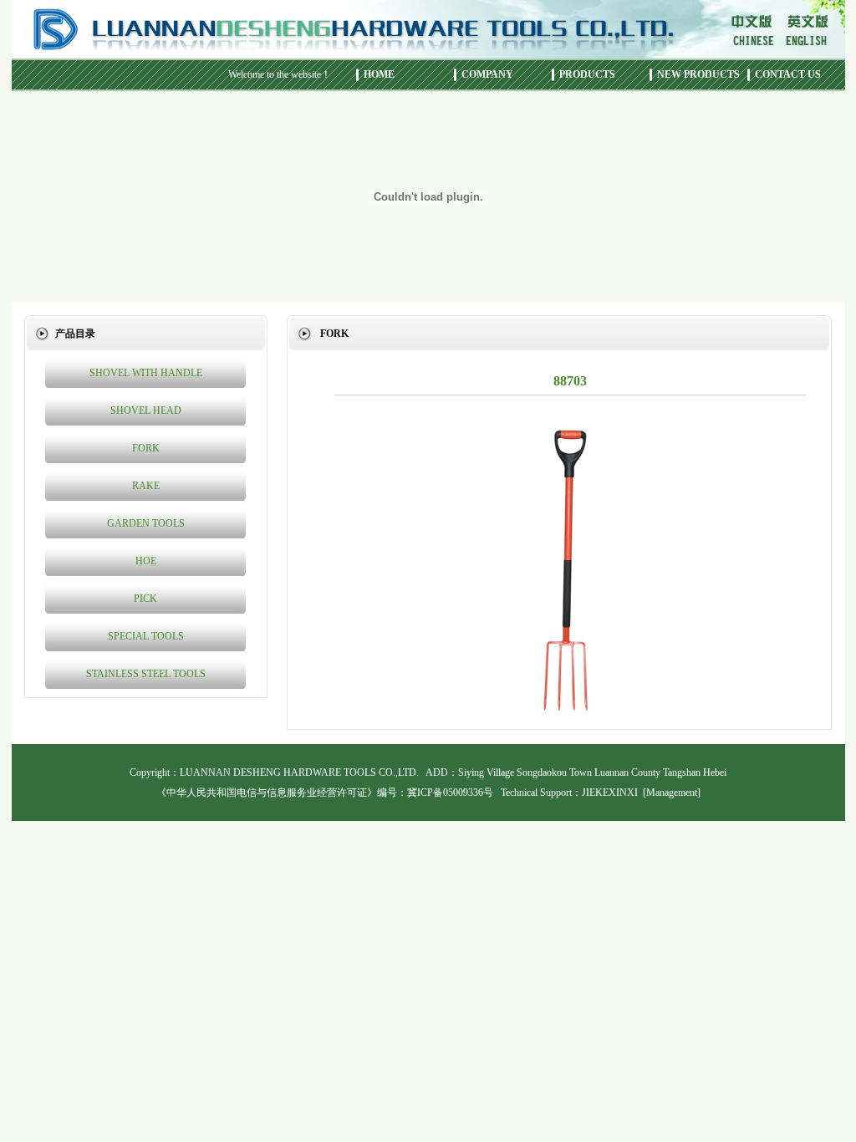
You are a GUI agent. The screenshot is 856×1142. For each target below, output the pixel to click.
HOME (379, 74)
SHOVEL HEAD (145, 410)
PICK (145, 598)
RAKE (146, 486)
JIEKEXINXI (610, 792)
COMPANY (487, 74)
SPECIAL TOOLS (146, 636)
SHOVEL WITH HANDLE (145, 373)
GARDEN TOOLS (146, 523)
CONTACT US (788, 74)
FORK (146, 448)
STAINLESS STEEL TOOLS (146, 674)
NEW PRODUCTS (698, 74)
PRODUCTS (587, 74)
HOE (145, 561)
